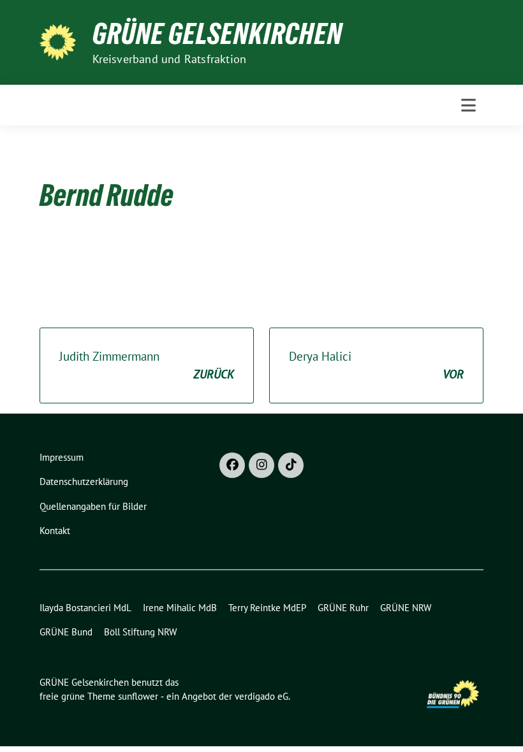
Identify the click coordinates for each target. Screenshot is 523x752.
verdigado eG (261, 696)
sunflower (138, 696)
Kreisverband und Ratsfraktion (169, 59)
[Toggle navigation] (468, 105)
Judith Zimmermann (146, 365)
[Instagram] (261, 465)
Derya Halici (376, 365)
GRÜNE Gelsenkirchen (217, 33)
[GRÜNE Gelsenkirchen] (61, 40)
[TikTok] (291, 465)
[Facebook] (232, 465)
